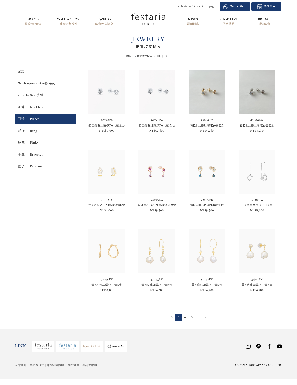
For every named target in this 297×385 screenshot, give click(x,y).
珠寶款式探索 (144, 56)
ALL (21, 71)
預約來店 (269, 6)
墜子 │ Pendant (30, 166)
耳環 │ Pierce (29, 119)
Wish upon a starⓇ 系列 (36, 83)
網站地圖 (73, 365)
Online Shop (238, 6)
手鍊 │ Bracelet (30, 154)
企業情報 (21, 365)
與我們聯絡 (89, 365)
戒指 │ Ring (27, 131)
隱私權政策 (37, 365)
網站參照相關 (56, 365)
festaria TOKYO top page (198, 6)
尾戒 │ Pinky (28, 142)
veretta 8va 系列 (30, 95)
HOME (129, 56)
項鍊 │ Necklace (31, 107)
